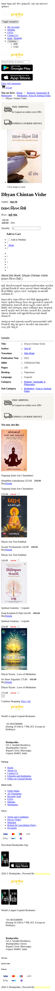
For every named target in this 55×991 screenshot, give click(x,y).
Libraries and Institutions (19, 776)
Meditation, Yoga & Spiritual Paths (34, 95)
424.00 (27, 613)
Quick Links (5, 963)
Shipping (11, 822)
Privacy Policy (14, 819)
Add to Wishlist (18, 239)
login (9, 38)
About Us (12, 770)
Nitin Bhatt (29, 353)
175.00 (23, 679)
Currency (13, 41)
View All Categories (11, 83)
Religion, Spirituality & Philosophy (35, 383)
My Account (13, 27)
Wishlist (11, 30)
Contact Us (12, 35)
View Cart (26, 701)
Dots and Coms (42, 873)
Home (19, 93)
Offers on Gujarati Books (19, 778)
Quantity (6, 228)
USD (15, 47)
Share (10, 245)
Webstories (12, 804)
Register (18, 38)
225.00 (28, 480)
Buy (3, 483)
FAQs (10, 32)
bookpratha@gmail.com (17, 736)
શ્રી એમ (13, 215)
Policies (4, 969)
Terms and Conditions (18, 817)
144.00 (25, 547)
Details (8, 483)
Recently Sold (14, 796)
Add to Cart (13, 233)
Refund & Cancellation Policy (21, 825)
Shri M (13, 202)
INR (15, 44)
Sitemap (11, 802)
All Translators (14, 793)
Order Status (13, 791)
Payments (12, 828)
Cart (9, 87)
